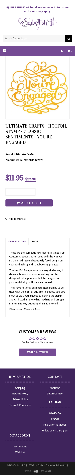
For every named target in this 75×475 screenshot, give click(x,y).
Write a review (37, 352)
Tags (35, 241)
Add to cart (31, 203)
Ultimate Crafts (24, 154)
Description (17, 241)
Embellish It (19, 465)
